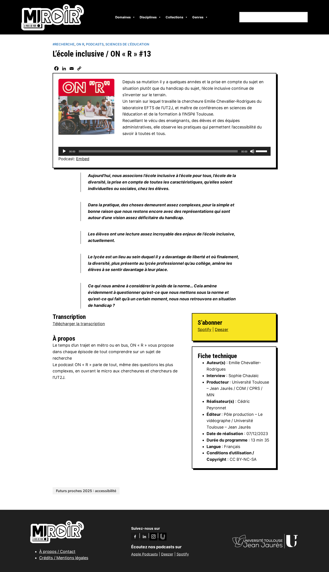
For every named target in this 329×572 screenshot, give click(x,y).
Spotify (204, 329)
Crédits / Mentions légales (63, 557)
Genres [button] (197, 17)
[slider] (262, 151)
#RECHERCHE (64, 44)
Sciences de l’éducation (127, 44)
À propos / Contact (57, 551)
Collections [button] (174, 17)
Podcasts (95, 44)
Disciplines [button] (148, 17)
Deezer (221, 329)
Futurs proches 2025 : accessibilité (86, 491)
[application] (164, 151)
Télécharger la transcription (79, 323)
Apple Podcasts (144, 554)
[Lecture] (64, 151)
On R (80, 44)
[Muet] (252, 151)
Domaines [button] (123, 17)
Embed (82, 158)
